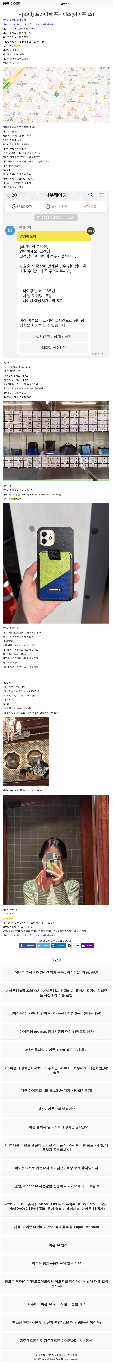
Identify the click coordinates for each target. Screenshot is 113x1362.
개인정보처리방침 (56, 1355)
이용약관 (40, 1355)
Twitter (46, 946)
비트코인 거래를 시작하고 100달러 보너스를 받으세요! (29, 24)
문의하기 (72, 1355)
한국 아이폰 (11, 3)
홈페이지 (65, 3)
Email (89, 946)
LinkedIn (60, 946)
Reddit (76, 946)
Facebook (29, 946)
